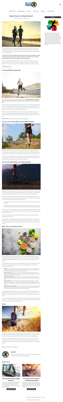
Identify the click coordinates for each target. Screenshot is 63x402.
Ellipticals (29, 11)
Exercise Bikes (36, 11)
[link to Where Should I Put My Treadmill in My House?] (11, 370)
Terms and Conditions (36, 397)
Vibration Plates (12, 11)
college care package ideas (23, 118)
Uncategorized (26, 18)
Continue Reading (11, 389)
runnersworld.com (9, 346)
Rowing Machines (21, 11)
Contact (43, 397)
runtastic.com (15, 346)
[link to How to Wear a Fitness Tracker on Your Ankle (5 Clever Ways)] (31, 370)
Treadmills (43, 11)
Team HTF (19, 18)
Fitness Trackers (50, 11)
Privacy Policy (28, 397)
